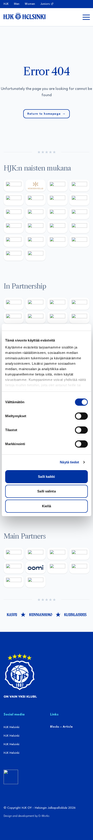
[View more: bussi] (57, 241)
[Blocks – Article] (11, 777)
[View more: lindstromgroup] (79, 317)
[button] (86, 17)
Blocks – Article (61, 726)
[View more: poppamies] (14, 304)
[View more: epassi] (57, 213)
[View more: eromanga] (57, 304)
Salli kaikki (46, 476)
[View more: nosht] (36, 304)
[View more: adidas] (14, 199)
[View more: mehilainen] (36, 241)
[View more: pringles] (57, 317)
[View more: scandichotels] (36, 255)
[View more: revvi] (57, 185)
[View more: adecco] (79, 185)
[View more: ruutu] (14, 568)
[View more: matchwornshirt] (79, 241)
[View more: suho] (14, 255)
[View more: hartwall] (14, 241)
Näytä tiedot (69, 462)
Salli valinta (46, 491)
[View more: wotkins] (36, 317)
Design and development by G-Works (26, 816)
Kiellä (46, 506)
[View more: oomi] (36, 568)
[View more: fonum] (57, 199)
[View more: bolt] (57, 568)
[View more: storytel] (79, 199)
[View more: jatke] (79, 213)
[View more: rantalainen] (14, 185)
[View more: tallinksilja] (57, 227)
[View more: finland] (14, 227)
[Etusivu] (24, 16)
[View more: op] (36, 227)
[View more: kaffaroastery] (79, 304)
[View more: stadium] (79, 227)
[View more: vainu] (36, 199)
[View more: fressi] (14, 213)
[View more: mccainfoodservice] (14, 317)
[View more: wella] (36, 213)
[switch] (81, 416)
